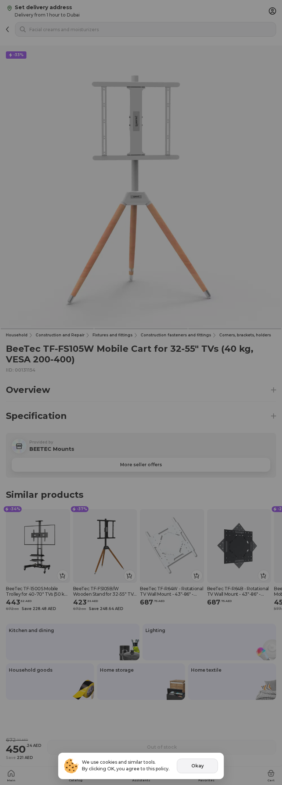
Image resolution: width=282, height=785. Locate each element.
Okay (197, 765)
